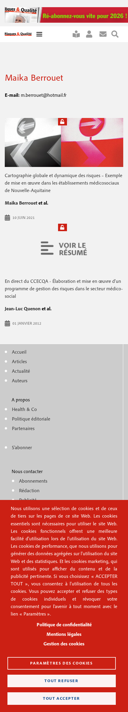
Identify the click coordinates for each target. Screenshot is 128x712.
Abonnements (33, 481)
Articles (19, 361)
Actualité (21, 371)
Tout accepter (61, 698)
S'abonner (79, 34)
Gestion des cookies (64, 644)
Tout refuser (61, 680)
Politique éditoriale (31, 419)
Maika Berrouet (21, 203)
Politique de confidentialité (64, 624)
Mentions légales (64, 634)
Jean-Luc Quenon (22, 309)
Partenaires (23, 428)
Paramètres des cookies (61, 663)
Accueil (19, 352)
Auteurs (19, 380)
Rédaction (29, 490)
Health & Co (24, 409)
